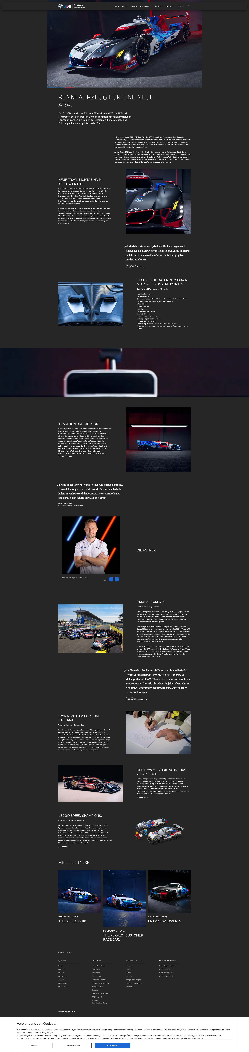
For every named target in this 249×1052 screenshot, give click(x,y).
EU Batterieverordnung (100, 983)
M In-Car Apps (63, 986)
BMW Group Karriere (166, 976)
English (69, 952)
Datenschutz (96, 976)
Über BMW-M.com (98, 966)
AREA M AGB (97, 997)
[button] (146, 6)
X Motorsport (130, 986)
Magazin (125, 6)
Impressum (96, 973)
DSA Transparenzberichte (101, 993)
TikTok (128, 973)
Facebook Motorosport (134, 983)
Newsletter (96, 969)
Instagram (129, 966)
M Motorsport (63, 976)
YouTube (129, 976)
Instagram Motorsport (133, 980)
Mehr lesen (143, 797)
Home (116, 6)
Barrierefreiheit (97, 986)
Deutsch (61, 952)
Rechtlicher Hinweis (99, 980)
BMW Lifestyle (164, 969)
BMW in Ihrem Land (166, 973)
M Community (63, 983)
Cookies (95, 990)
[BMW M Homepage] (64, 6)
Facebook (129, 969)
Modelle (134, 6)
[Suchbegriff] (188, 6)
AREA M (61, 980)
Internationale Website (167, 966)
